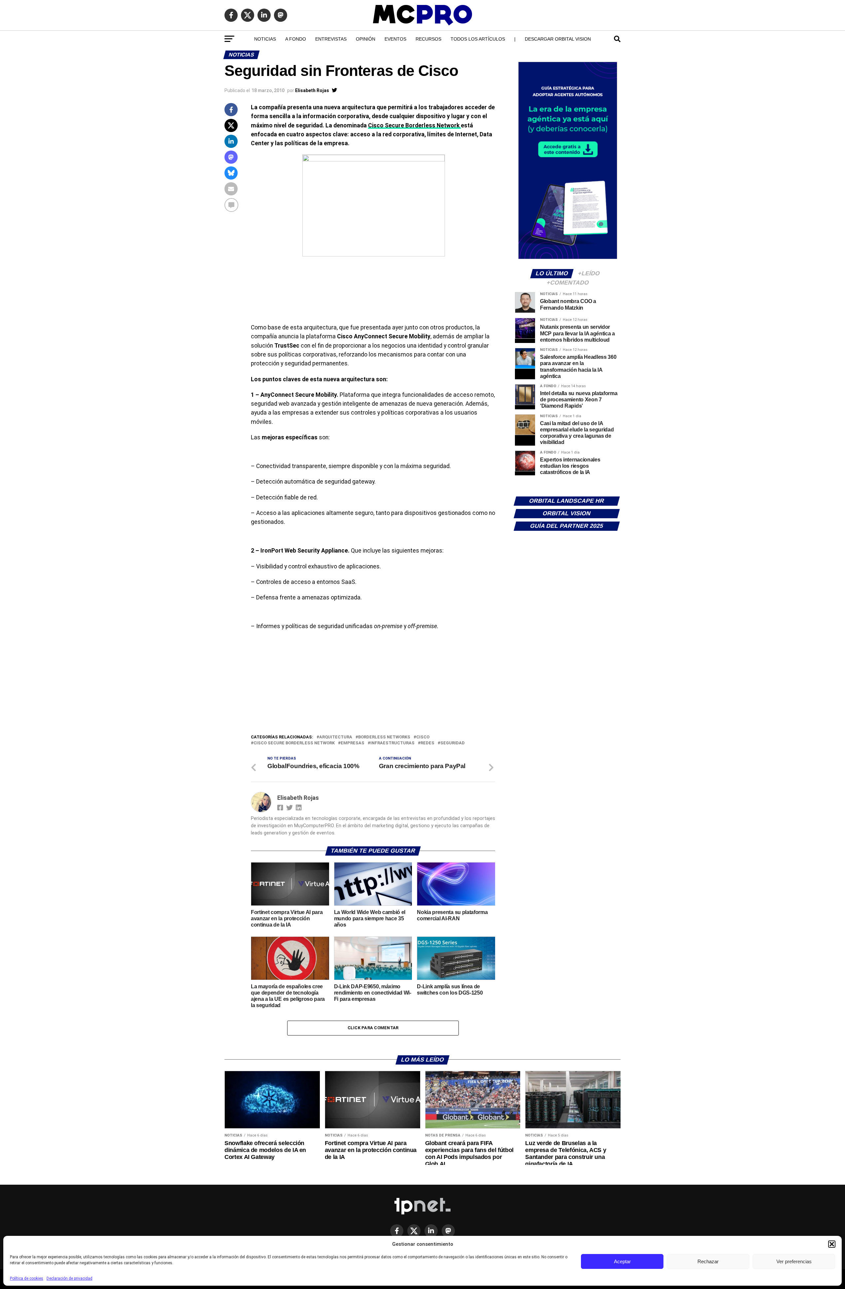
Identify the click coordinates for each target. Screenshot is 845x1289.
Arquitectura (335, 737)
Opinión (365, 39)
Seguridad (452, 743)
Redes (427, 743)
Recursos (428, 39)
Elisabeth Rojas (312, 90)
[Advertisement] (373, 684)
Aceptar (622, 1261)
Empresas (352, 743)
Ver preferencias (794, 1261)
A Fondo (295, 39)
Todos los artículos (478, 39)
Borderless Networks (384, 737)
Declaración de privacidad (69, 1278)
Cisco (422, 737)
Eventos (395, 39)
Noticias (265, 39)
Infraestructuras (392, 743)
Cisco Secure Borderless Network (414, 125)
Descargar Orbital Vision (558, 39)
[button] (831, 1244)
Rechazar (708, 1261)
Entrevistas (331, 39)
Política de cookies (26, 1278)
